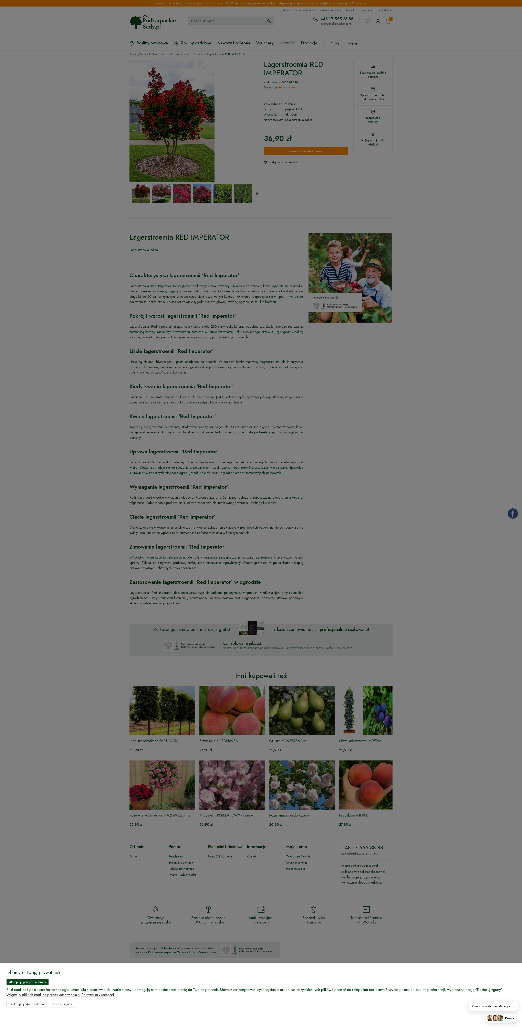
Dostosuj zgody (62, 1004)
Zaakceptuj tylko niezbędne (27, 1004)
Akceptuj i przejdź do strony (27, 982)
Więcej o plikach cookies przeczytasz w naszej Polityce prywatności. (61, 994)
